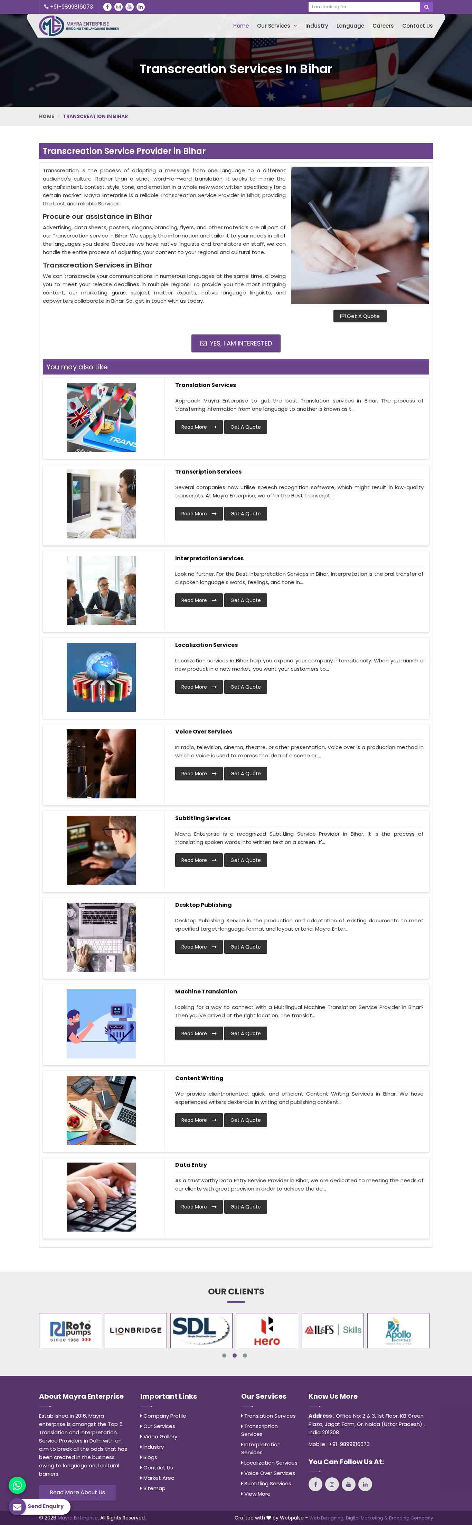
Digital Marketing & (367, 1518)
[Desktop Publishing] (101, 937)
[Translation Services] (101, 417)
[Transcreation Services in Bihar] (360, 235)
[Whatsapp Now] (17, 1485)
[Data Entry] (101, 1197)
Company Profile (164, 1415)
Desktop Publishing (203, 905)
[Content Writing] (101, 1110)
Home (241, 25)
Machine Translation (206, 991)
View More (257, 1493)
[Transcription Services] (101, 503)
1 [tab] (224, 1355)
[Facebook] (107, 7)
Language (350, 25)
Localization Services (206, 645)
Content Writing (199, 1078)
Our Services (274, 25)
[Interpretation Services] (101, 590)
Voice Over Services (203, 732)
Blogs (149, 1457)
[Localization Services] (101, 677)
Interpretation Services (209, 558)
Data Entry (191, 1165)
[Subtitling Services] (101, 850)
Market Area (158, 1478)
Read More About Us (77, 1492)
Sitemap (154, 1488)
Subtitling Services (202, 818)
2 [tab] (235, 1355)
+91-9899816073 (71, 7)
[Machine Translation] (101, 1023)
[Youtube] (129, 7)
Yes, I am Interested (240, 343)
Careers (383, 25)
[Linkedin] (140, 7)
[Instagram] (118, 7)
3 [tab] (245, 1355)
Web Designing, (326, 1518)
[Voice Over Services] (101, 763)
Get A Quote (363, 316)
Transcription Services (208, 472)
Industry (316, 25)
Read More (194, 427)
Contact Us (417, 25)
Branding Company (411, 1518)
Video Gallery (159, 1436)
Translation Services (205, 385)
